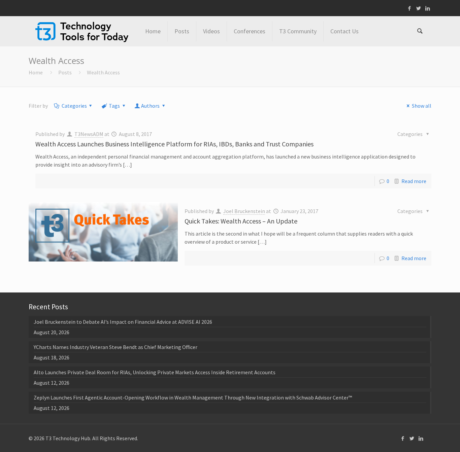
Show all (421, 105)
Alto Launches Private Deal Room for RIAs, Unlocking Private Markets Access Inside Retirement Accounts (154, 372)
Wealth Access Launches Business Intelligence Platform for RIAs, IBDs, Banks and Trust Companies (174, 144)
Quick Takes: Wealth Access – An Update (241, 221)
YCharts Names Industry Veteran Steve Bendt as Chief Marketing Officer (115, 347)
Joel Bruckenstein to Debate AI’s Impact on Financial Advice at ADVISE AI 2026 (123, 321)
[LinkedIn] (427, 8)
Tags (114, 105)
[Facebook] (409, 8)
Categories (74, 105)
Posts (65, 72)
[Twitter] (418, 8)
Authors (150, 105)
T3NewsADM (88, 134)
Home (36, 72)
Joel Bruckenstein (244, 211)
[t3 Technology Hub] (81, 31)
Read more (413, 181)
